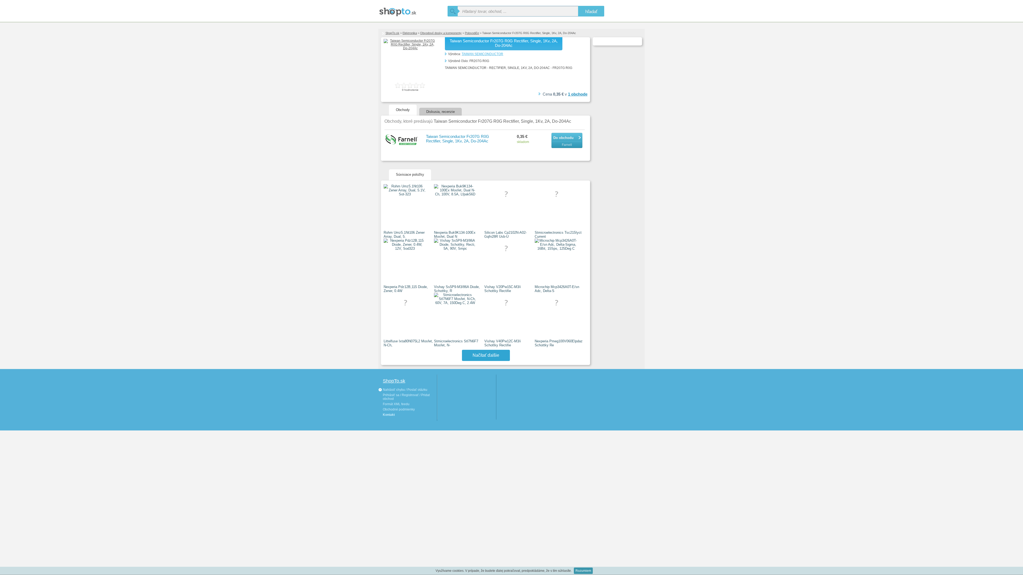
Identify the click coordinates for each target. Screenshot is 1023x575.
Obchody (403, 110)
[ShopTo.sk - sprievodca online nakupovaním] (413, 10)
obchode (577, 94)
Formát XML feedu (396, 404)
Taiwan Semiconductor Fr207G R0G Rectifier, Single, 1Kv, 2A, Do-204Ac (457, 138)
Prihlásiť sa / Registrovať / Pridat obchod (406, 397)
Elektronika (410, 33)
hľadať (591, 11)
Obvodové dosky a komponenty (441, 33)
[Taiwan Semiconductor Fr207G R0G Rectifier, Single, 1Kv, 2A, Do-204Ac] (410, 48)
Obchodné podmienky (399, 409)
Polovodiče (472, 33)
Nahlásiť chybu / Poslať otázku (404, 390)
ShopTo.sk (392, 33)
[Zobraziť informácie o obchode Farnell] (402, 140)
